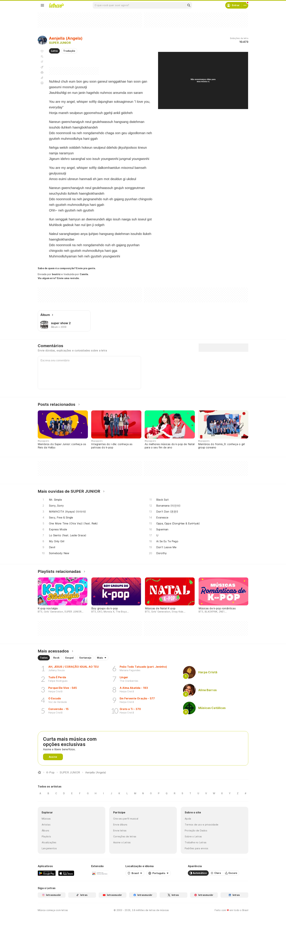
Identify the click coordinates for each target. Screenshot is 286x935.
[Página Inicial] (39, 772)
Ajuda (188, 818)
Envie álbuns (120, 824)
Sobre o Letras (193, 836)
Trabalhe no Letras (195, 842)
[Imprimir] (42, 72)
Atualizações (49, 842)
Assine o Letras (122, 842)
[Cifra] (42, 67)
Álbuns (45, 830)
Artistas (46, 824)
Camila (84, 274)
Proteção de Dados (196, 830)
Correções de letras (124, 836)
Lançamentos (49, 848)
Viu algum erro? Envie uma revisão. (59, 278)
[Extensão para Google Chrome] (100, 873)
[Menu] (42, 5)
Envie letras (120, 830)
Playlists (46, 836)
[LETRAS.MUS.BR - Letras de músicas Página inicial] (56, 5)
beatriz (56, 274)
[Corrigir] (42, 77)
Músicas (46, 818)
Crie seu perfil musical (125, 818)
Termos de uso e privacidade (201, 824)
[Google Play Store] (47, 873)
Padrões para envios (196, 848)
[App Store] (66, 873)
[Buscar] (188, 5)
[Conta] (245, 5)
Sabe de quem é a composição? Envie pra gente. (67, 268)
